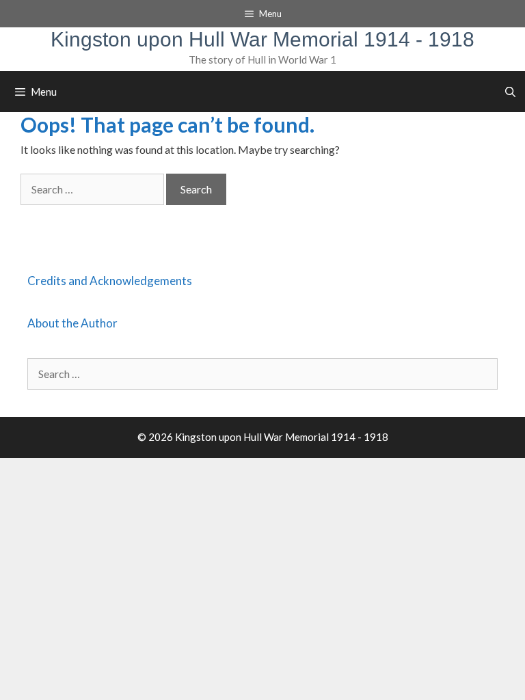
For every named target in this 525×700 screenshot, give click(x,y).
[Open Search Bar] (510, 91)
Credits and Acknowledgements (109, 280)
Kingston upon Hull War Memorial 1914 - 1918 (262, 39)
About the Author (72, 323)
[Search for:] (93, 189)
